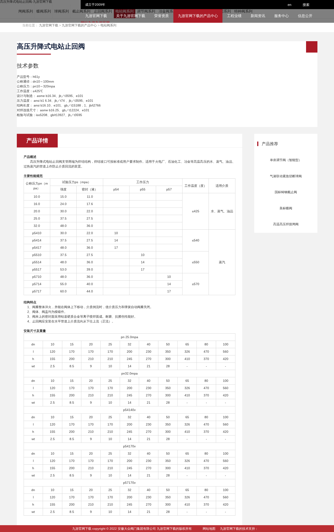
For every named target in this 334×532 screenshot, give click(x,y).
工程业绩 (234, 16)
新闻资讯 (258, 16)
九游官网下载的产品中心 (198, 16)
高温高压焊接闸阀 (286, 224)
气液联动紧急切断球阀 (286, 176)
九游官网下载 (96, 16)
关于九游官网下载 (130, 16)
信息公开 (305, 16)
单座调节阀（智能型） (286, 160)
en (290, 5)
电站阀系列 (108, 25)
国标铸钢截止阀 (286, 192)
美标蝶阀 (285, 208)
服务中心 (281, 16)
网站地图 (209, 528)
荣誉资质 (161, 16)
